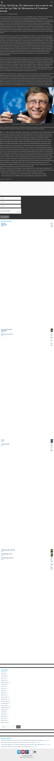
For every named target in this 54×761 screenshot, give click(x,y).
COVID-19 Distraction (27, 139)
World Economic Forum (28, 166)
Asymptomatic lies (7, 135)
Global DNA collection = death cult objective (24, 147)
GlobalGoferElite (10, 170)
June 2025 (3, 671)
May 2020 (3, 716)
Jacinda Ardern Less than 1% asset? (18, 153)
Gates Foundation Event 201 (42, 145)
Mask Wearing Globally (43, 154)
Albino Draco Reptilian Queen (27, 134)
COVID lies (9, 168)
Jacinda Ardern (6, 153)
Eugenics (49, 143)
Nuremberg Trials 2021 (25, 156)
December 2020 (4, 701)
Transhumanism (3, 164)
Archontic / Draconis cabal (40, 134)
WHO (21, 166)
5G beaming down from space (36, 132)
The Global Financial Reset (16, 162)
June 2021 (3, 688)
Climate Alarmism (40, 137)
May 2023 (3, 678)
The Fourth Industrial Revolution (46, 160)
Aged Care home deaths (14, 134)
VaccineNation (40, 171)
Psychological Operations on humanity (34, 158)
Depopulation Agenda (35, 141)
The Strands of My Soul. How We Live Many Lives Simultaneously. (16, 746)
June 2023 (3, 676)
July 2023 (3, 673)
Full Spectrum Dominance (29, 145)
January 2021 (4, 699)
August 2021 (4, 684)
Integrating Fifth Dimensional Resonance (36, 151)
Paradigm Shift (22, 158)
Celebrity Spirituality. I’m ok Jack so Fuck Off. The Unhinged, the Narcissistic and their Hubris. (22, 740)
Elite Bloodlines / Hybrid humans (19, 143)
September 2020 (4, 707)
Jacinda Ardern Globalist (41, 170)
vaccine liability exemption (30, 171)
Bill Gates (14, 135)
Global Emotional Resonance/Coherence (43, 147)
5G (2, 132)
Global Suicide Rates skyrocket (15, 149)
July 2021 (3, 686)
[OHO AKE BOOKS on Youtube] (23, 752)
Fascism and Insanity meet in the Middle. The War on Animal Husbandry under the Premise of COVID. (24, 175)
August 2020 (4, 709)
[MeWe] (31, 752)
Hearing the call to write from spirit (30, 149)
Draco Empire (8, 143)
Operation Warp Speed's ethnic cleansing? (39, 156)
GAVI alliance (3, 170)
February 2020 (4, 722)
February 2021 (4, 697)
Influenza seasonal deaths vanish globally (17, 151)
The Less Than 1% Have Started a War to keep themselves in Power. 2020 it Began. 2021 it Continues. (24, 173)
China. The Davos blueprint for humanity (39, 135)
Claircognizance (32, 137)
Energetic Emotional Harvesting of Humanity (36, 143)
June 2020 (3, 714)
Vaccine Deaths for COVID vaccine (16, 171)
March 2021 (3, 695)
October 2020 (4, 705)
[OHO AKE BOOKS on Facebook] (27, 752)
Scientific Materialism (4, 160)
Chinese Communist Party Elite (21, 137)
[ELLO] (35, 752)
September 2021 (4, 682)
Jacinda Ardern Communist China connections (25, 170)
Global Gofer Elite (4, 149)
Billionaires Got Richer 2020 (23, 135)
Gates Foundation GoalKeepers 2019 (44, 168)
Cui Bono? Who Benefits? (24, 141)
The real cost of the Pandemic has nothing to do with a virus (36, 162)
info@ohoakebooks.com (28, 757)
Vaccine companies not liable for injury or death (27, 164)
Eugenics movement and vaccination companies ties (11, 145)
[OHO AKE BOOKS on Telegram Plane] (19, 752)
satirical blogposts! (47, 158)
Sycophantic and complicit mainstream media (20, 160)
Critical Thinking (14, 141)
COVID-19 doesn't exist (37, 139)
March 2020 (3, 720)
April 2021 (3, 692)
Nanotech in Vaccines (14, 156)
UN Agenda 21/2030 (12, 164)
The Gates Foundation (5, 162)
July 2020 (3, 711)
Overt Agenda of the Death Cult (11, 158)
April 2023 (3, 680)
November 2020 (4, 703)
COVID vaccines (17, 139)
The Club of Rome (35, 160)
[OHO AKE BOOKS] (2, 2)
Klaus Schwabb (30, 153)
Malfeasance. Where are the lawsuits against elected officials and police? (21, 154)
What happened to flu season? (12, 166)
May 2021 (3, 690)
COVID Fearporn (9, 139)
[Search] (18, 726)
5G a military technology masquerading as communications (16, 132)
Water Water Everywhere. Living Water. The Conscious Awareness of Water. (17, 742)
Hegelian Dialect (42, 149)
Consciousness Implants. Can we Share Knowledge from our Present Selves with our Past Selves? (22, 744)
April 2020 (3, 718)
